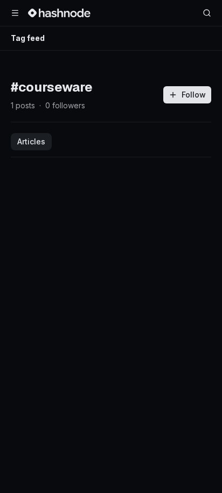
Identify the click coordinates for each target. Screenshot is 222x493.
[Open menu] (15, 13)
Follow (194, 94)
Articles (31, 141)
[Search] (207, 13)
